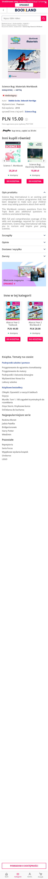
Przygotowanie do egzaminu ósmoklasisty (21, 367)
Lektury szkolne (9, 382)
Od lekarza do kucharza (13, 409)
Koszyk (40, 877)
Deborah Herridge (28, 101)
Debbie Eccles (14, 101)
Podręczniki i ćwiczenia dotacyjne (17, 374)
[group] (13, 164)
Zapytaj (19, 90)
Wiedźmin (6, 434)
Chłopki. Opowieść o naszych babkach (20, 392)
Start (6, 877)
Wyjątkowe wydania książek (15, 452)
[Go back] (3, 10)
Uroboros (6, 455)
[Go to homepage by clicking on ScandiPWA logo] (25, 10)
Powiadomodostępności (24, 866)
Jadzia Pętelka (8, 423)
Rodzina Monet (9, 420)
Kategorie (17, 877)
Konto (29, 877)
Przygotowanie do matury (14, 371)
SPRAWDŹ (24, 5)
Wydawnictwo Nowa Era (13, 378)
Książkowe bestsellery (12, 387)
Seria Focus (7, 448)
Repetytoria (7, 444)
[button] (43, 18)
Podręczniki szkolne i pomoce (16, 362)
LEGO (4, 459)
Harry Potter (8, 431)
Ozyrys (5, 396)
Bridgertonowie (9, 427)
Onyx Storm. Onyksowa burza (16, 406)
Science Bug (30, 111)
